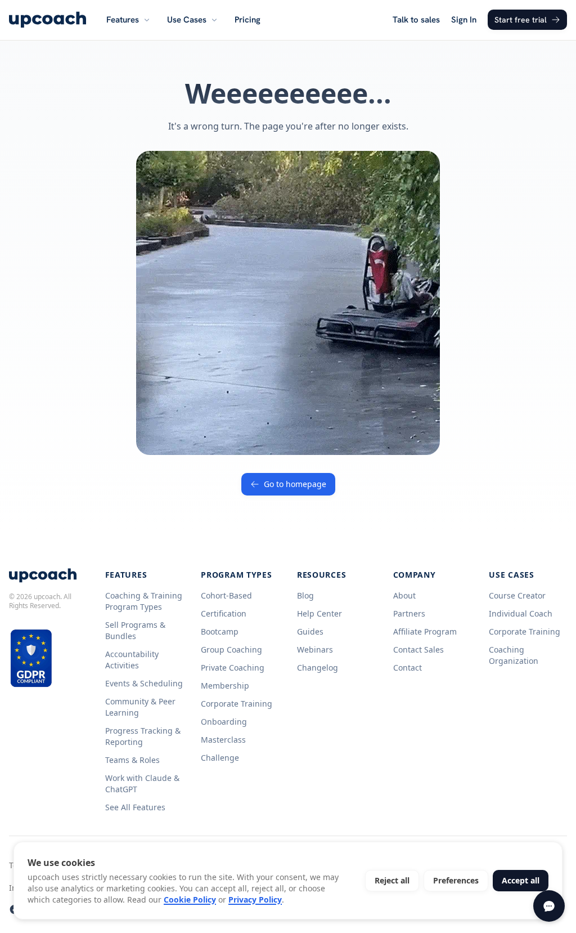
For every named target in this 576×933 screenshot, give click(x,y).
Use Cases (186, 19)
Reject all (392, 880)
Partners (409, 613)
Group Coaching (231, 649)
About (404, 595)
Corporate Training (236, 703)
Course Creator (517, 595)
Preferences (456, 880)
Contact (407, 667)
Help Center (319, 613)
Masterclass (223, 739)
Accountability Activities (132, 660)
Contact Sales (418, 649)
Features (122, 19)
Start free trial (520, 20)
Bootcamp (219, 631)
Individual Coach (520, 613)
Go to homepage (295, 484)
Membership (225, 685)
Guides (310, 631)
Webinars (315, 649)
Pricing (247, 19)
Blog (305, 595)
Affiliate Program (425, 631)
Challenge (220, 757)
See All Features (135, 807)
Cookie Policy (190, 899)
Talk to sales (416, 19)
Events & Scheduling (144, 683)
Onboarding (224, 721)
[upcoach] (47, 20)
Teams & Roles (132, 760)
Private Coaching (232, 667)
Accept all (520, 880)
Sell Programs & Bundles (135, 630)
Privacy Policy (255, 899)
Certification (223, 613)
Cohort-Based (226, 595)
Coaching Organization (513, 655)
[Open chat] (549, 906)
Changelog (317, 667)
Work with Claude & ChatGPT (142, 783)
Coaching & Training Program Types (143, 601)
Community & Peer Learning (140, 707)
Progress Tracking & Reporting (143, 736)
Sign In (463, 19)
